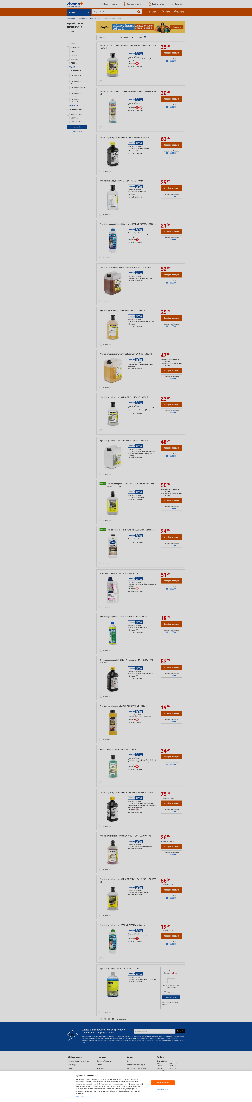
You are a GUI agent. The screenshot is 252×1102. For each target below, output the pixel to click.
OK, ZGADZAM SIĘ (163, 1083)
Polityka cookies (80, 1096)
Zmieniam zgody (162, 1089)
